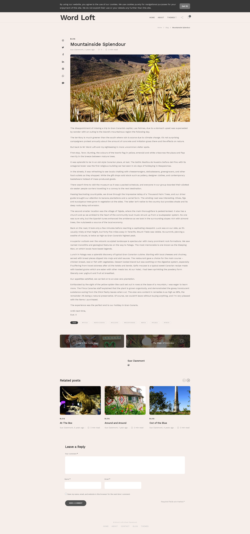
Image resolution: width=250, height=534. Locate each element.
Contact (125, 526)
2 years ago (90, 50)
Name (67, 479)
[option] (80, 407)
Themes (171, 17)
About (161, 17)
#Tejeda (155, 322)
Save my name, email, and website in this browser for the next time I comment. (98, 494)
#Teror (166, 322)
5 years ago (79, 428)
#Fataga (85, 322)
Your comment (71, 454)
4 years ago (169, 428)
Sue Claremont (76, 50)
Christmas (87, 340)
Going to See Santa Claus (87, 343)
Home (152, 17)
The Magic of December (163, 343)
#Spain (143, 322)
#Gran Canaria (99, 322)
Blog (167, 27)
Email (107, 479)
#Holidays (114, 322)
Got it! (185, 6)
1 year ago (123, 428)
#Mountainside (129, 322)
